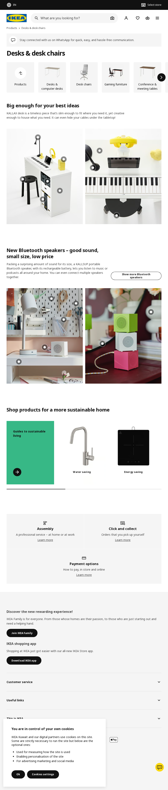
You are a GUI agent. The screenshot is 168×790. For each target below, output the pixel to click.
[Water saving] (82, 452)
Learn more (45, 540)
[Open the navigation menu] (157, 18)
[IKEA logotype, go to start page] (17, 18)
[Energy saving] (133, 452)
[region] (54, 753)
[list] (84, 77)
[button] (45, 176)
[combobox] (70, 18)
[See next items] (161, 77)
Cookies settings (43, 774)
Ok (18, 774)
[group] (60, 190)
